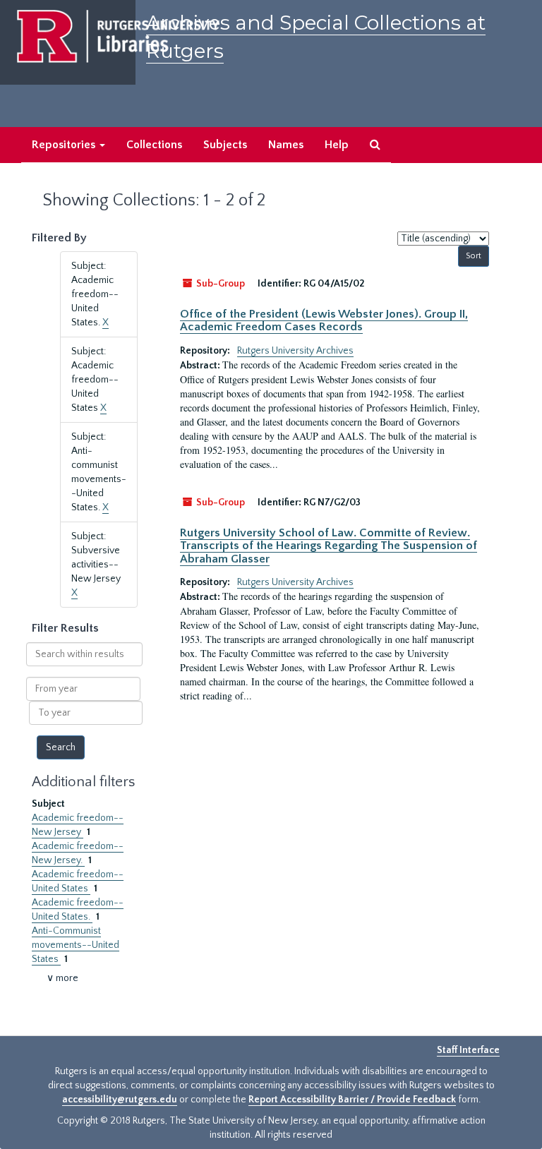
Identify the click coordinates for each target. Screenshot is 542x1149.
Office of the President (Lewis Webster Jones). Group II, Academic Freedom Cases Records (324, 320)
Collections (154, 144)
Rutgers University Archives (295, 350)
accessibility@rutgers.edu (119, 1099)
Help (337, 144)
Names (285, 144)
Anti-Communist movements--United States (75, 945)
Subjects (225, 144)
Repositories (65, 144)
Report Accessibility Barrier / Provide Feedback (352, 1099)
